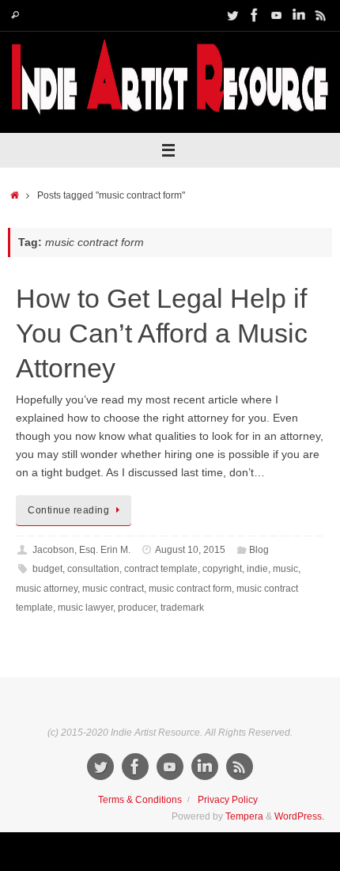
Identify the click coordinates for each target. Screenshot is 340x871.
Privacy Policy (228, 799)
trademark (182, 607)
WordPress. (299, 816)
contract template (161, 568)
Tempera (244, 816)
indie (257, 568)
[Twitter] (232, 15)
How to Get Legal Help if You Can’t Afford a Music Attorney (162, 333)
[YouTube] (277, 15)
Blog (259, 549)
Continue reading (68, 510)
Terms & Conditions (140, 799)
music (285, 568)
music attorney (46, 588)
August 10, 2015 (190, 549)
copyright (222, 568)
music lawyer (85, 607)
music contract (113, 588)
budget (47, 568)
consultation (93, 568)
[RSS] (321, 15)
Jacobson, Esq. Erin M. (81, 549)
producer (137, 607)
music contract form (190, 588)
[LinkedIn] (299, 15)
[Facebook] (255, 15)
